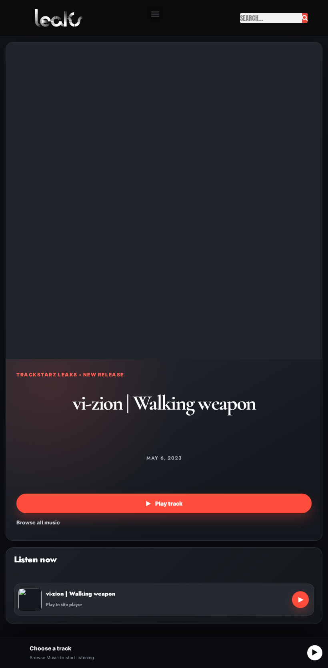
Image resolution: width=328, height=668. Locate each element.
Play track (164, 503)
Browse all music (38, 522)
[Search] (305, 18)
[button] (155, 13)
